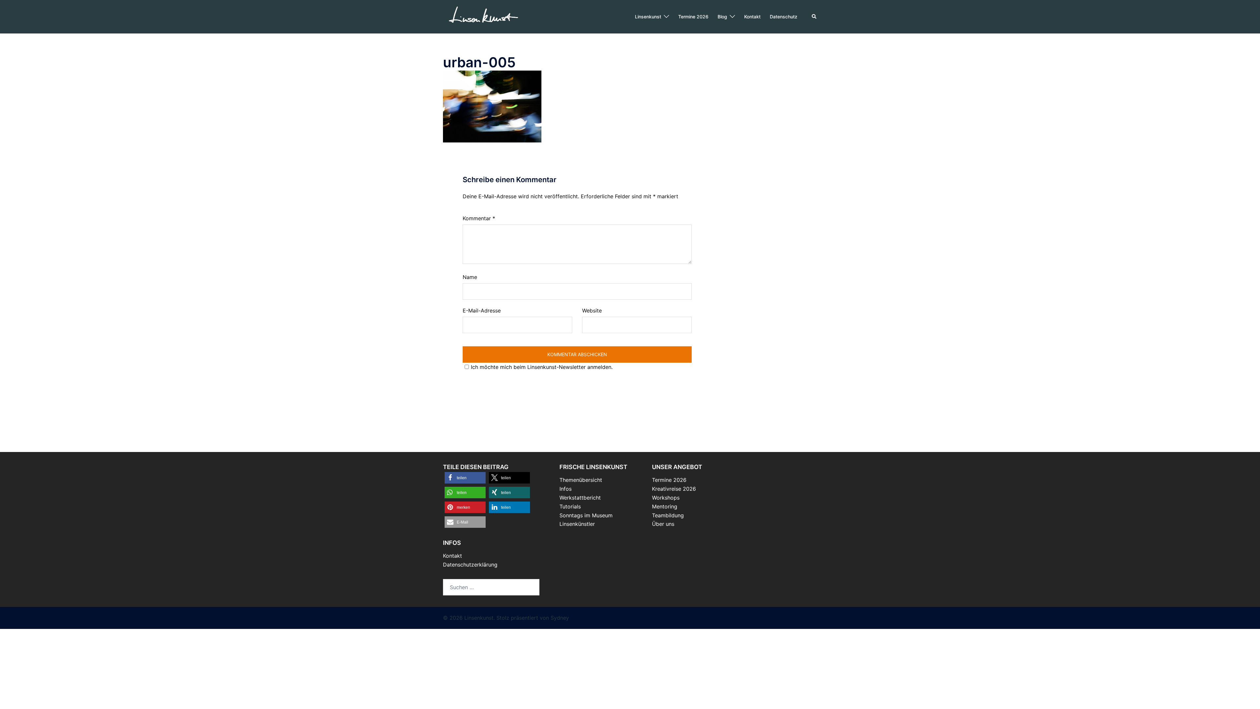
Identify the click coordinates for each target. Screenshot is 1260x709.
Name (470, 277)
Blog (722, 16)
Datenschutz (783, 16)
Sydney (560, 617)
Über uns (663, 524)
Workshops (666, 497)
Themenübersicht (580, 480)
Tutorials (570, 506)
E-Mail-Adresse (482, 310)
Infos (565, 488)
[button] (814, 16)
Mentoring (664, 506)
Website (592, 310)
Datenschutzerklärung (470, 564)
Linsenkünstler (577, 524)
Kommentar (479, 218)
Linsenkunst (648, 16)
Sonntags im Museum (586, 515)
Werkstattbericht (580, 497)
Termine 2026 (693, 16)
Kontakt (752, 16)
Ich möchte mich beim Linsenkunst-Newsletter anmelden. (542, 367)
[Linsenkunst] (483, 16)
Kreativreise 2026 (674, 488)
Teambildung (668, 515)
